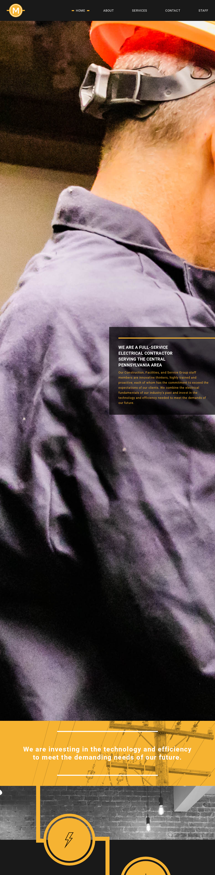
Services (139, 10)
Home (80, 10)
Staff (203, 10)
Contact (172, 10)
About (108, 10)
